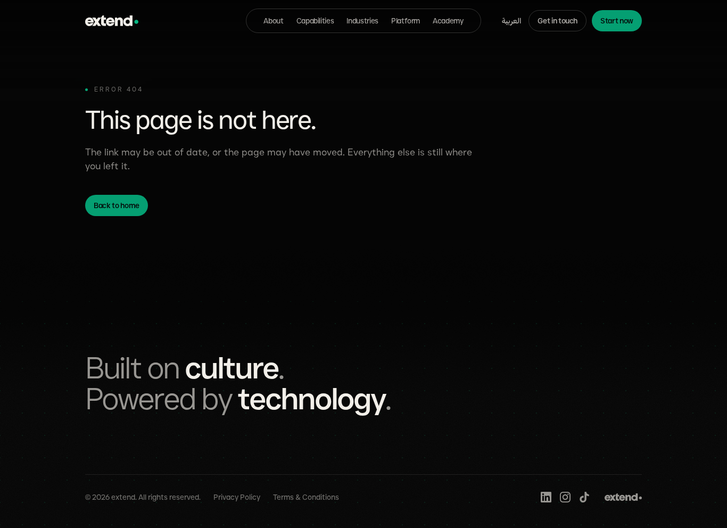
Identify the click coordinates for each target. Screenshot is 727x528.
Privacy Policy (236, 497)
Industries (362, 21)
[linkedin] (546, 497)
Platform (405, 21)
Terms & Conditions (306, 497)
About (273, 21)
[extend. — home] (111, 20)
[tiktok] (584, 497)
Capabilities (315, 21)
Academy (448, 21)
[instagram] (565, 497)
